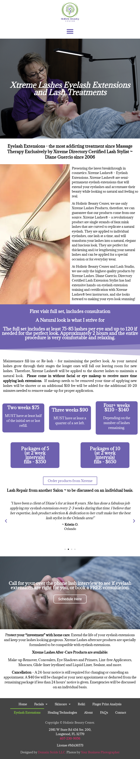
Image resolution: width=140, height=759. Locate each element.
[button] (70, 31)
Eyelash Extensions (27, 713)
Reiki (81, 704)
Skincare (61, 704)
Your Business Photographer (100, 752)
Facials (39, 704)
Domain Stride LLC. (52, 752)
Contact (120, 713)
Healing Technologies (62, 713)
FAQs (104, 713)
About (88, 713)
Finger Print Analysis (106, 704)
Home (23, 704)
